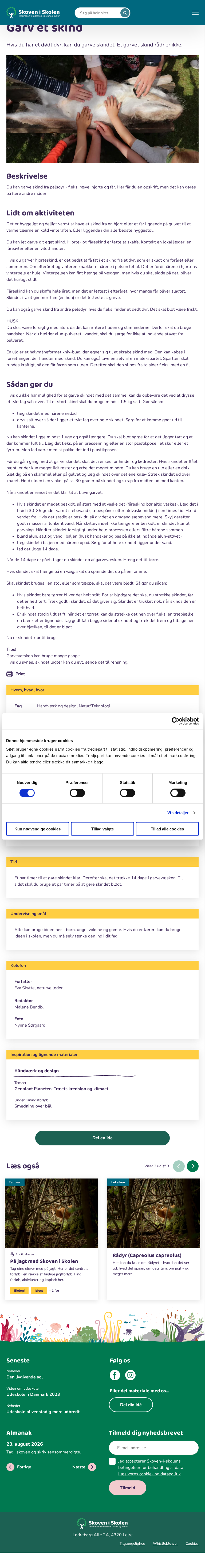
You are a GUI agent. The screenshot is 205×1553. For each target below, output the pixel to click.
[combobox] (98, 12)
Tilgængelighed (132, 1543)
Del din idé (131, 1405)
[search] (124, 12)
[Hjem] (33, 12)
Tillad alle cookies (167, 828)
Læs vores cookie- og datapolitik (149, 1474)
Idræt (39, 1290)
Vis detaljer (177, 812)
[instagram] (130, 1376)
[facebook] (115, 1376)
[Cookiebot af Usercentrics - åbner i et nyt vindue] (175, 721)
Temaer (15, 1182)
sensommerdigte (63, 1452)
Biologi (19, 1290)
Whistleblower (165, 1543)
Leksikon (118, 1182)
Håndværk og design (36, 1071)
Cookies (192, 1543)
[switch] (77, 793)
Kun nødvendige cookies (37, 828)
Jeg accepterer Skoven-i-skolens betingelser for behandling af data (150, 1467)
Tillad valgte (102, 828)
